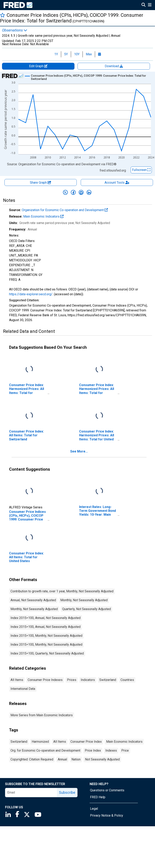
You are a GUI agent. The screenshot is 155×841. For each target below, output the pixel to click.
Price (125, 750)
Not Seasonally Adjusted (102, 759)
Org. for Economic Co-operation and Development (45, 750)
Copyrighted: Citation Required (31, 759)
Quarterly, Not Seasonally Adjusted (86, 609)
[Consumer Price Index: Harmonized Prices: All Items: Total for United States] (99, 416)
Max (89, 54)
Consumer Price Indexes (45, 680)
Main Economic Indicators (41, 216)
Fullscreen (140, 170)
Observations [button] (13, 30)
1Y (56, 54)
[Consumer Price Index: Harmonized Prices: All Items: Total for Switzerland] (29, 369)
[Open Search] (143, 5)
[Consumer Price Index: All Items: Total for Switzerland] (29, 416)
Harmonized (40, 742)
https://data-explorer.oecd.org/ (30, 294)
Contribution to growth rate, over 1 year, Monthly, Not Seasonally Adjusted (61, 591)
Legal (94, 809)
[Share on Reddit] (81, 192)
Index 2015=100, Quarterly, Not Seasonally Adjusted (47, 653)
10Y (77, 54)
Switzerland (107, 680)
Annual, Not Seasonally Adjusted (33, 600)
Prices (71, 680)
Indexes (111, 750)
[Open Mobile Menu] (149, 5)
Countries (127, 680)
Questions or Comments (107, 790)
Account (115, 182)
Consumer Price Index (86, 742)
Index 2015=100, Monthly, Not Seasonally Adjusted (46, 636)
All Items (16, 680)
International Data (22, 689)
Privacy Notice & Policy (106, 815)
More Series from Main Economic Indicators (41, 715)
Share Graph (39, 182)
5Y (66, 54)
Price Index (93, 750)
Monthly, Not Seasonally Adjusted (84, 600)
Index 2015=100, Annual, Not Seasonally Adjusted (45, 618)
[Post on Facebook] (73, 192)
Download (112, 66)
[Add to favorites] (2, 15)
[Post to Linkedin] (89, 192)
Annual (62, 759)
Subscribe (67, 792)
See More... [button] (79, 451)
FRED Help (97, 797)
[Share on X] (65, 192)
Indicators (88, 680)
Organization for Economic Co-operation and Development (63, 210)
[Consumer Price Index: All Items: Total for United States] (29, 538)
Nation (76, 759)
